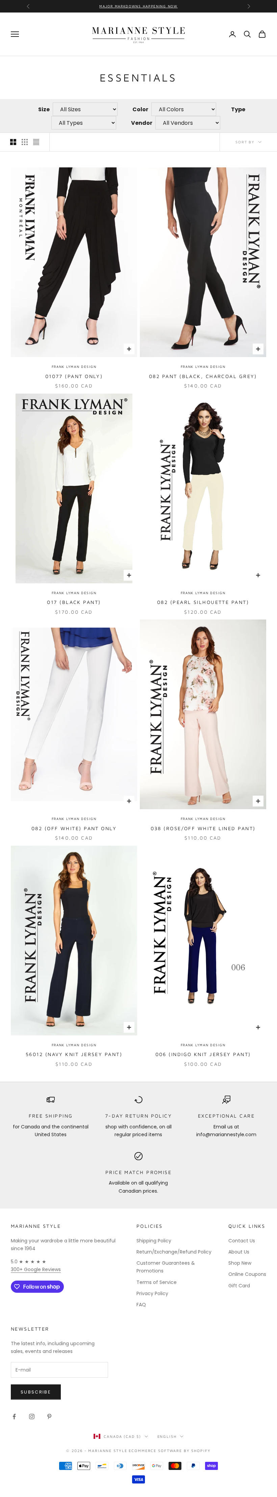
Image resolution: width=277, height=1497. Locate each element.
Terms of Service (156, 1282)
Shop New (239, 1263)
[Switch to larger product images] (13, 142)
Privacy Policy (152, 1293)
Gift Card (239, 1285)
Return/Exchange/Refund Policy (173, 1251)
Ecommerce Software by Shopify (169, 1450)
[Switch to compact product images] (36, 142)
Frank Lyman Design (74, 367)
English (167, 1436)
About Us (238, 1251)
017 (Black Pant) (74, 602)
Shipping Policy (153, 1240)
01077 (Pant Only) (74, 376)
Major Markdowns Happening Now (138, 6)
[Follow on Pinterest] (49, 1416)
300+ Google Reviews (36, 1269)
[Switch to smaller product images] (25, 142)
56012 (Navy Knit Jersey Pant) (74, 1054)
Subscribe (36, 1392)
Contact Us (241, 1240)
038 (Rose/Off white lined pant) (203, 828)
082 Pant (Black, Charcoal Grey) (203, 376)
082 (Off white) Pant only (74, 828)
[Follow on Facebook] (14, 1416)
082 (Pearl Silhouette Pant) (203, 602)
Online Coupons (247, 1274)
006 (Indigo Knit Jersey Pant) (203, 1054)
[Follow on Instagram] (31, 1416)
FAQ (141, 1304)
